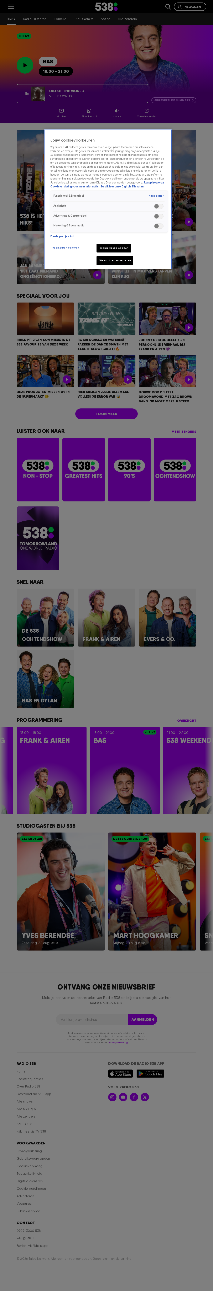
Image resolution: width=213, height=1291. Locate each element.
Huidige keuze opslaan (114, 247)
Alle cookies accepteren (115, 260)
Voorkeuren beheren (65, 247)
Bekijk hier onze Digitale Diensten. (122, 186)
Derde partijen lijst (62, 236)
